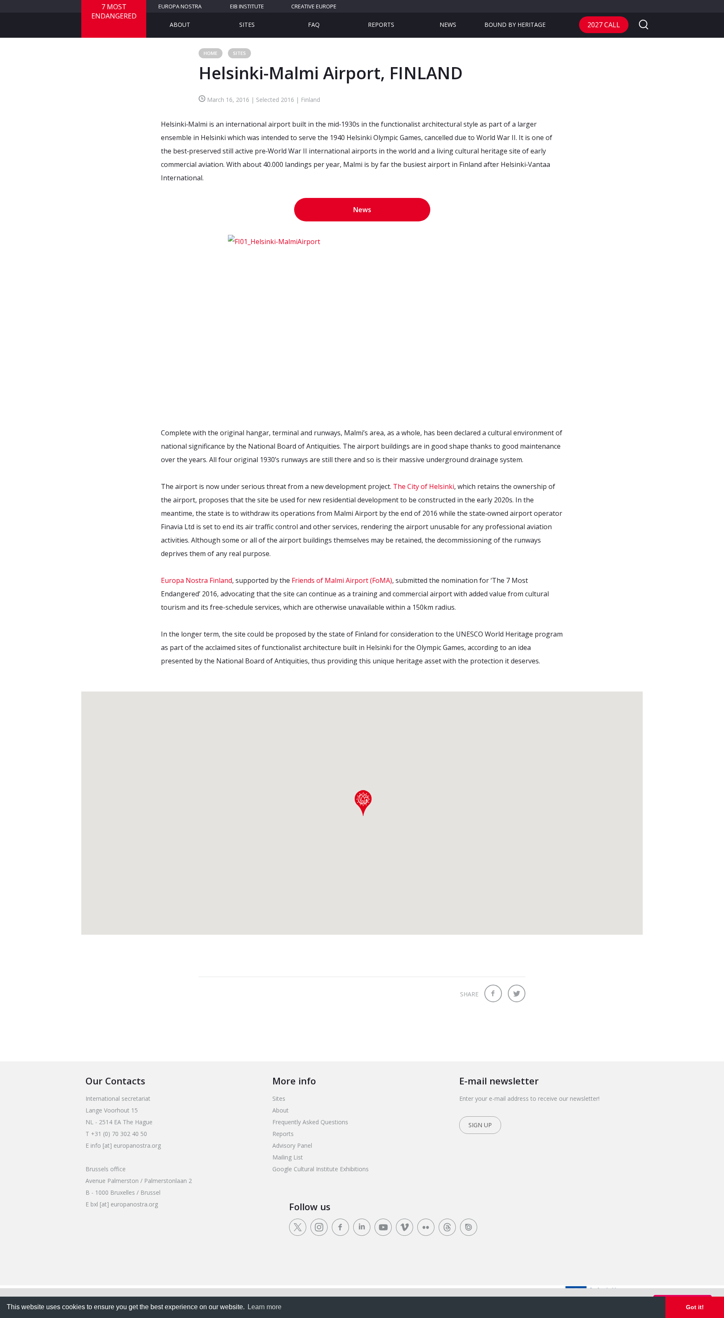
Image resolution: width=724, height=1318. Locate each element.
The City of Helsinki (423, 486)
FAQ (314, 25)
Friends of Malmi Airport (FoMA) (342, 580)
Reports (381, 25)
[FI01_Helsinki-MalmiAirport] (362, 324)
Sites (247, 25)
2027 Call (603, 24)
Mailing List (287, 1157)
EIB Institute (247, 6)
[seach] (643, 25)
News (448, 25)
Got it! (695, 1307)
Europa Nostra (180, 6)
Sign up (480, 1125)
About (180, 25)
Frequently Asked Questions (310, 1122)
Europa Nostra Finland (196, 580)
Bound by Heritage (515, 25)
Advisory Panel (292, 1145)
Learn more (265, 1306)
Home (210, 53)
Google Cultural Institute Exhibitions (320, 1169)
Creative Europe (313, 6)
